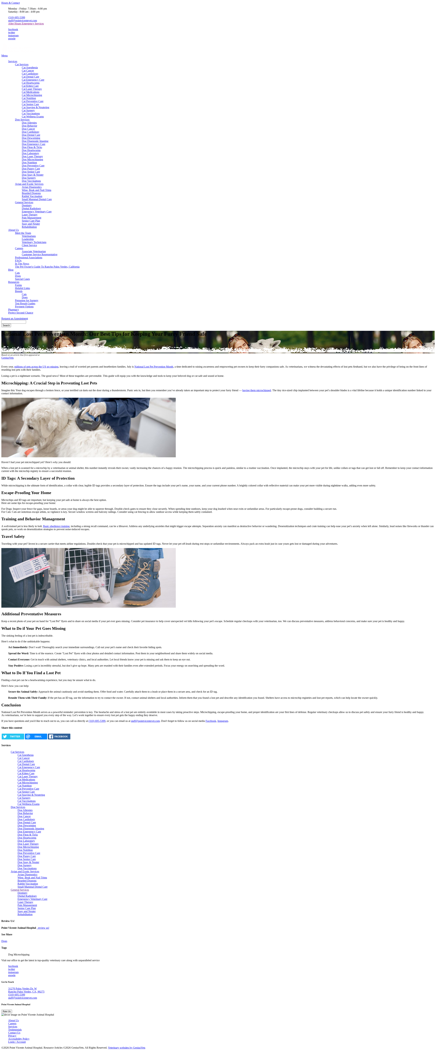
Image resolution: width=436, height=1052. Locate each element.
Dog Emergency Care (33, 144)
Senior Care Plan (31, 220)
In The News (22, 263)
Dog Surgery (29, 177)
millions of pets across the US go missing (36, 366)
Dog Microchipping (32, 159)
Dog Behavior (29, 125)
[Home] (18, 52)
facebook (13, 29)
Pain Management (31, 217)
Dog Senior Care (31, 171)
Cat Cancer (28, 70)
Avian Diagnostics (32, 187)
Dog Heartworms (31, 150)
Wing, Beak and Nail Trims (36, 190)
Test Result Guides (25, 303)
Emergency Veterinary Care (37, 211)
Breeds (18, 291)
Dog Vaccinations (31, 180)
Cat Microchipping (32, 95)
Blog (10, 269)
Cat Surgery (28, 110)
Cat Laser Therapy (32, 89)
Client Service (29, 245)
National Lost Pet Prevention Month (153, 366)
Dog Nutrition (29, 162)
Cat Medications (30, 92)
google (11, 38)
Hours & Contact (10, 2)
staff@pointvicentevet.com (22, 20)
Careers (19, 248)
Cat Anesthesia (30, 67)
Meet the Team (23, 233)
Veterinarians (29, 236)
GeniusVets (7, 357)
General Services (24, 202)
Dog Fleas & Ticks (32, 147)
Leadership (28, 239)
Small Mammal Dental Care (37, 199)
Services (12, 61)
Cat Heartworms (31, 82)
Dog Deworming (31, 138)
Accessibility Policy (18, 1038)
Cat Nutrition (29, 98)
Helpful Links (22, 288)
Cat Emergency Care (33, 79)
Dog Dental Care (31, 134)
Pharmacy (13, 309)
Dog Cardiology (30, 131)
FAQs (18, 260)
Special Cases (22, 279)
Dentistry (27, 205)
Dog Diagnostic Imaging (35, 141)
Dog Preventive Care (33, 165)
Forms (18, 285)
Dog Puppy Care (31, 168)
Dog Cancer (28, 128)
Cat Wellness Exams (33, 116)
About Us (13, 229)
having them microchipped (256, 390)
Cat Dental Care (30, 76)
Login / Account (17, 1041)
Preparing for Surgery (26, 300)
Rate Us (7, 1011)
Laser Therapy (29, 214)
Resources (13, 282)
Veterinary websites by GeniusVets (126, 1047)
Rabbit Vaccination (32, 196)
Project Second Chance (20, 312)
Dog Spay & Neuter (32, 174)
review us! (43, 927)
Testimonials (15, 1029)
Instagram (222, 720)
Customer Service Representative (39, 254)
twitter (11, 32)
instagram (13, 35)
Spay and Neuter (31, 223)
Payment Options (24, 306)
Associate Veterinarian (34, 251)
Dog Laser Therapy (32, 156)
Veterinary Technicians (34, 242)
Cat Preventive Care (32, 101)
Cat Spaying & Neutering (35, 107)
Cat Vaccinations (31, 113)
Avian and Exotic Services (29, 184)
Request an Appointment (14, 318)
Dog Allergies (29, 122)
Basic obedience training (56, 526)
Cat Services (21, 64)
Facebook (211, 720)
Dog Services (22, 119)
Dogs (18, 275)
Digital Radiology (31, 208)
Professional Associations (28, 257)
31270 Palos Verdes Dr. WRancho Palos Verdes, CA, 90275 (26, 990)
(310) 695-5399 (16, 17)
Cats (17, 272)
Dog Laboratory (30, 153)
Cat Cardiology (30, 73)
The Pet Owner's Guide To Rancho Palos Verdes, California (47, 266)
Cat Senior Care (30, 104)
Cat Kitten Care (30, 85)
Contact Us (14, 1032)
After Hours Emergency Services (26, 23)
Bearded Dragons (31, 193)
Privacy (12, 1035)
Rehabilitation (29, 226)
